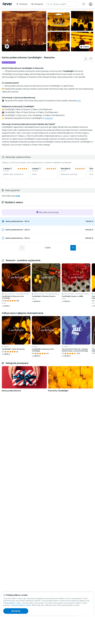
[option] (47, 221)
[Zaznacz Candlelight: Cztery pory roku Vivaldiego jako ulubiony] (27, 265)
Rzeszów (49, 118)
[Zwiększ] (73, 248)
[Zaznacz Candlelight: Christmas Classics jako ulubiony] (57, 265)
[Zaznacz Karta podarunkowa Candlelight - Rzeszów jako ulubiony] (91, 58)
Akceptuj (15, 611)
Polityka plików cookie (12, 603)
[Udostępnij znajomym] (85, 58)
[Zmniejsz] (22, 248)
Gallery (86, 47)
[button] (47, 221)
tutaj (78, 100)
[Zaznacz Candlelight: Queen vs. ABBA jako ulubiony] (87, 265)
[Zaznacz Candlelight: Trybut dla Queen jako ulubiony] (27, 318)
